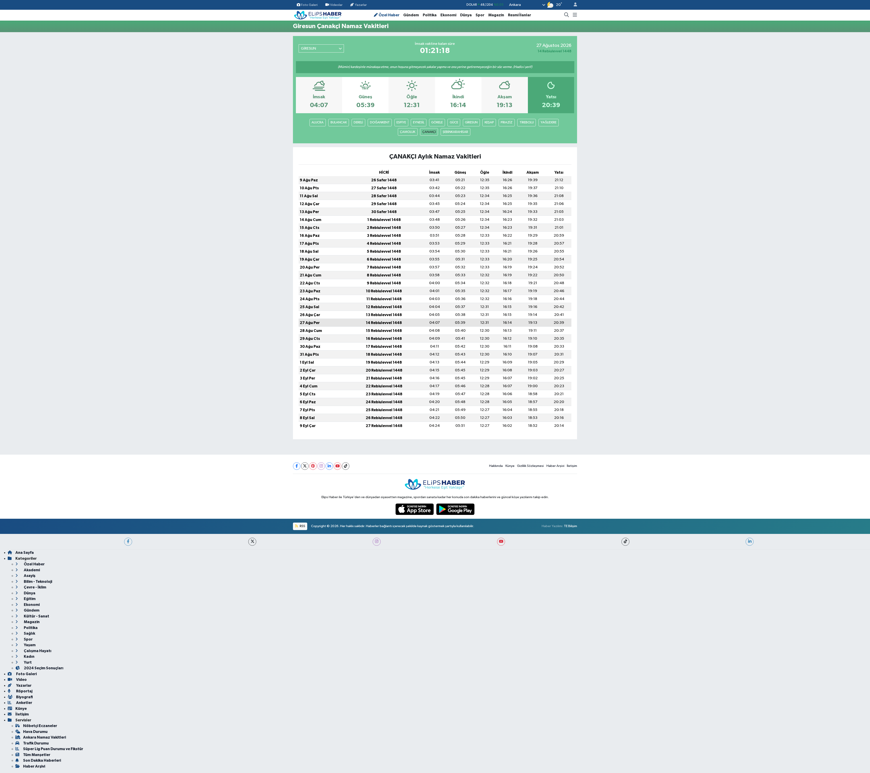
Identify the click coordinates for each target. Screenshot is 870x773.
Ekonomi (448, 15)
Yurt (27, 662)
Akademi (31, 570)
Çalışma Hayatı (37, 651)
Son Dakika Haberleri (42, 760)
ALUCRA (318, 122)
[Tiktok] (345, 466)
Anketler (23, 703)
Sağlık (29, 633)
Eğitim (29, 599)
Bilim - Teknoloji (37, 581)
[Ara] (566, 15)
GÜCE (454, 122)
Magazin (496, 15)
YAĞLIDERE (548, 122)
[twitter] (252, 542)
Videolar (336, 4)
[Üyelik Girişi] (573, 5)
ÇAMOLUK (407, 132)
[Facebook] (296, 466)
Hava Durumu (35, 732)
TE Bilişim (570, 526)
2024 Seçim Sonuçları (43, 668)
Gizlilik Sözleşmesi (530, 466)
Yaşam (29, 645)
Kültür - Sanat (36, 616)
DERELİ (358, 122)
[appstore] (415, 509)
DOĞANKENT (380, 122)
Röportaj (23, 691)
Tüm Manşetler (36, 755)
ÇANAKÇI (429, 132)
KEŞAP (489, 122)
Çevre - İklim (34, 587)
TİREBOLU (527, 122)
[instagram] (377, 542)
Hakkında (496, 466)
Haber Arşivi (555, 466)
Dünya (466, 15)
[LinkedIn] (329, 466)
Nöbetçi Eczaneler (40, 726)
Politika (430, 15)
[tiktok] (625, 542)
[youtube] (501, 542)
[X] (305, 466)
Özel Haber (389, 15)
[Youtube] (337, 466)
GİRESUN (471, 122)
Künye (510, 466)
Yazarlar (361, 4)
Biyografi (24, 697)
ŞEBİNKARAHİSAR (455, 132)
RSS (302, 526)
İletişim (572, 466)
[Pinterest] (313, 466)
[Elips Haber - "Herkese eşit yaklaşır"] (318, 15)
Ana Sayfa (24, 553)
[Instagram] (321, 466)
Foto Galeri (309, 4)
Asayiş (29, 576)
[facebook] (128, 542)
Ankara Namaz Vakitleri (44, 737)
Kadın (28, 656)
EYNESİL (418, 122)
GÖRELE (437, 122)
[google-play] (455, 509)
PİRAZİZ (506, 122)
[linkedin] (750, 542)
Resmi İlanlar (519, 15)
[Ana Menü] (575, 15)
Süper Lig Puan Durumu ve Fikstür (53, 749)
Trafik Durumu (36, 743)
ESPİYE (401, 122)
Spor (480, 15)
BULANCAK (339, 122)
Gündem (411, 15)
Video (21, 680)
